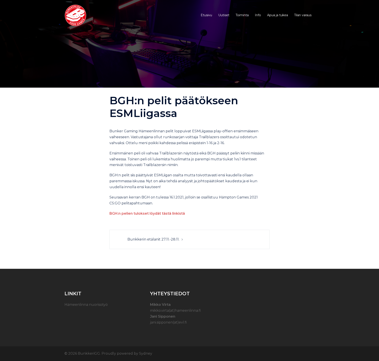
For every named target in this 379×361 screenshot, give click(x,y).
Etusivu (206, 15)
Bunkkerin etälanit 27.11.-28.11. (153, 239)
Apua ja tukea (277, 15)
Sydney (145, 353)
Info (258, 15)
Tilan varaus (302, 15)
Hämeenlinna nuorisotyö (86, 305)
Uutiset (223, 15)
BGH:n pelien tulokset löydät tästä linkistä (147, 213)
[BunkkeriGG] (75, 15)
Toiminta (242, 15)
